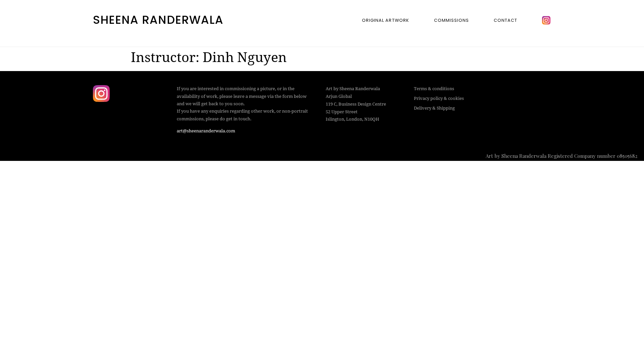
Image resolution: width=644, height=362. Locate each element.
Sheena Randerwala (158, 20)
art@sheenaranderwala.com (206, 130)
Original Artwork (385, 20)
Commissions (451, 20)
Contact (505, 20)
